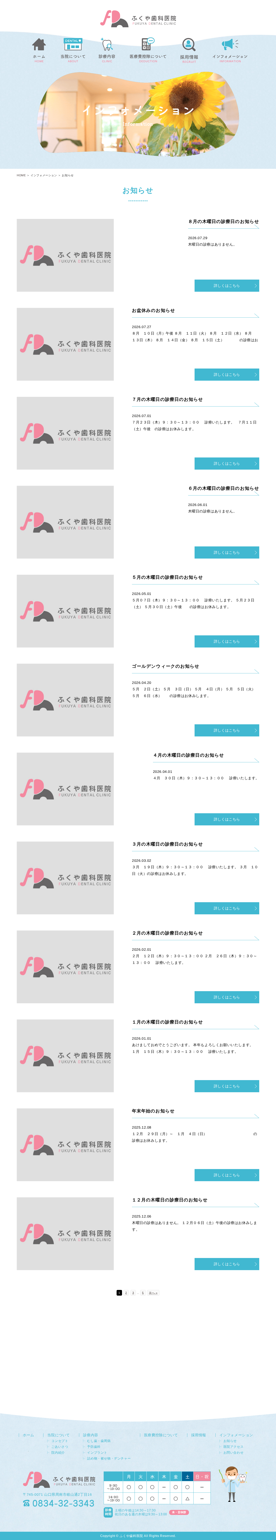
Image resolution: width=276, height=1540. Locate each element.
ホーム (28, 1435)
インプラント (97, 1452)
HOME (21, 175)
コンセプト (59, 1441)
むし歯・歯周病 (99, 1441)
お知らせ (230, 1441)
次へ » (153, 1292)
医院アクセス (233, 1446)
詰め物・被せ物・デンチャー (109, 1458)
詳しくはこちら (227, 286)
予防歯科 (93, 1446)
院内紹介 (58, 1452)
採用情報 (198, 1435)
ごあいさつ (59, 1446)
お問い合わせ (233, 1452)
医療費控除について (161, 1435)
